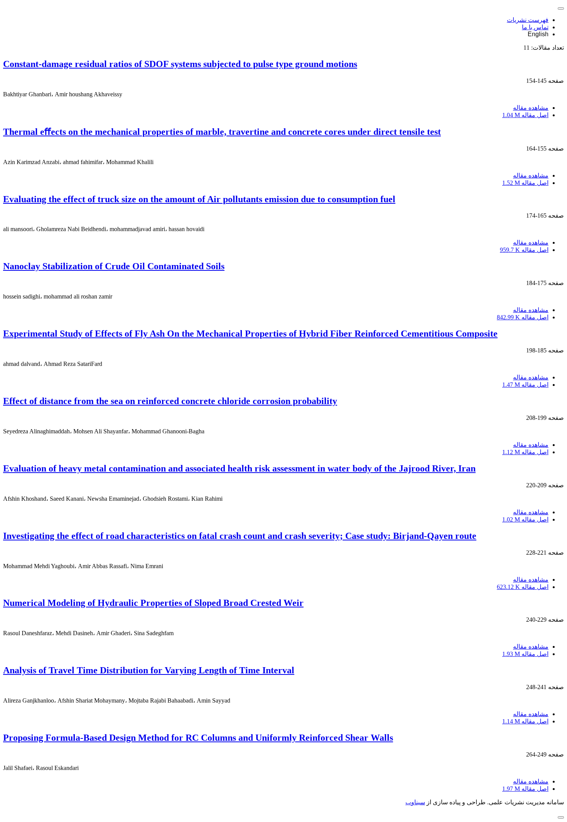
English (538, 34)
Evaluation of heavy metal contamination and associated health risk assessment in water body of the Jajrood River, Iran (239, 468)
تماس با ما (535, 27)
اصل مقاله (525, 115)
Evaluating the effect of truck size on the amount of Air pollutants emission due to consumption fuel (199, 199)
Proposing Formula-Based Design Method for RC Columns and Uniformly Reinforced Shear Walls (198, 738)
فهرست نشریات (527, 20)
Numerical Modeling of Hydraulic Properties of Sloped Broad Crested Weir (153, 603)
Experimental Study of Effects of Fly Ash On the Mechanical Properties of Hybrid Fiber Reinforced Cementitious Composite (250, 334)
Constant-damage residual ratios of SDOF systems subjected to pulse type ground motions (180, 64)
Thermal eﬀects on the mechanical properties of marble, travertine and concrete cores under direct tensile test (222, 132)
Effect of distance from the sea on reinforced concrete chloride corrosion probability (170, 401)
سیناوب (415, 802)
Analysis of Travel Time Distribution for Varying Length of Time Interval (148, 670)
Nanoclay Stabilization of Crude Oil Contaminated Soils (113, 266)
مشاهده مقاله (530, 107)
